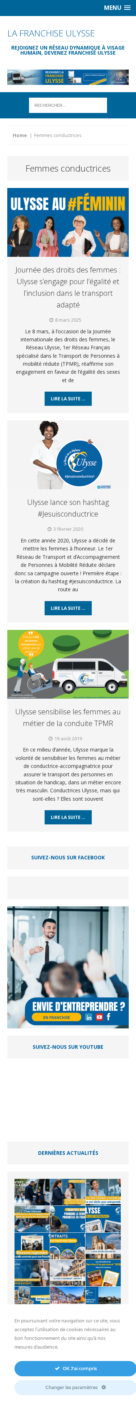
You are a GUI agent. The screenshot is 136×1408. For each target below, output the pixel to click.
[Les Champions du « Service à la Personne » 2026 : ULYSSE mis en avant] (103, 1273)
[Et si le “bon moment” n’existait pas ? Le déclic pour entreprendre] (103, 1192)
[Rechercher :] (68, 104)
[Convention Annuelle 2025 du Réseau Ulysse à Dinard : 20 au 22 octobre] (103, 1300)
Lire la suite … (68, 399)
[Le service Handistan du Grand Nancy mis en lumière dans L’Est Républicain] (103, 1219)
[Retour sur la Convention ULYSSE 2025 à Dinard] (32, 1300)
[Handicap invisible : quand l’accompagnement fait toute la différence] (67, 1192)
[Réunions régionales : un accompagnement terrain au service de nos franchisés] (32, 1246)
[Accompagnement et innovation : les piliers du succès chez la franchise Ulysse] (32, 1273)
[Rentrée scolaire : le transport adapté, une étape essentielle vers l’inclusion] (32, 1192)
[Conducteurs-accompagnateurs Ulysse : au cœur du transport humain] (32, 1219)
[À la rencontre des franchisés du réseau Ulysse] (67, 1246)
